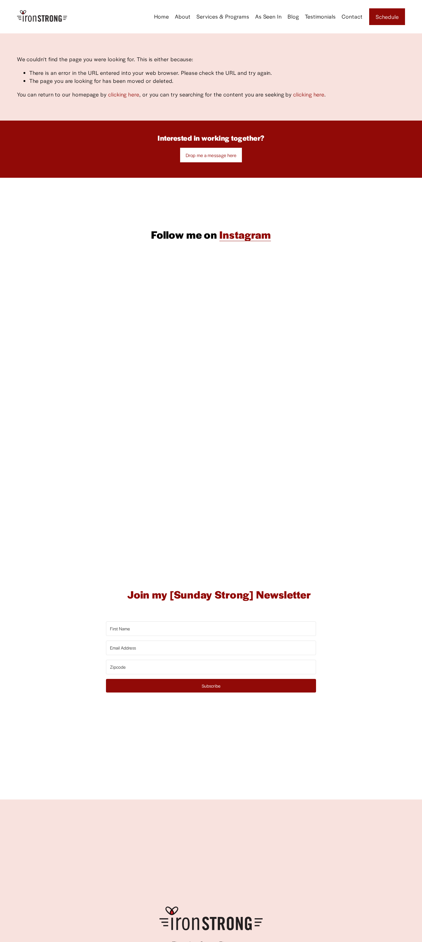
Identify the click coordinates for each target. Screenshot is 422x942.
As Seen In (268, 16)
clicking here (123, 94)
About (183, 16)
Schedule (387, 16)
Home (161, 16)
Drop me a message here (211, 155)
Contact (352, 16)
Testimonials (320, 16)
